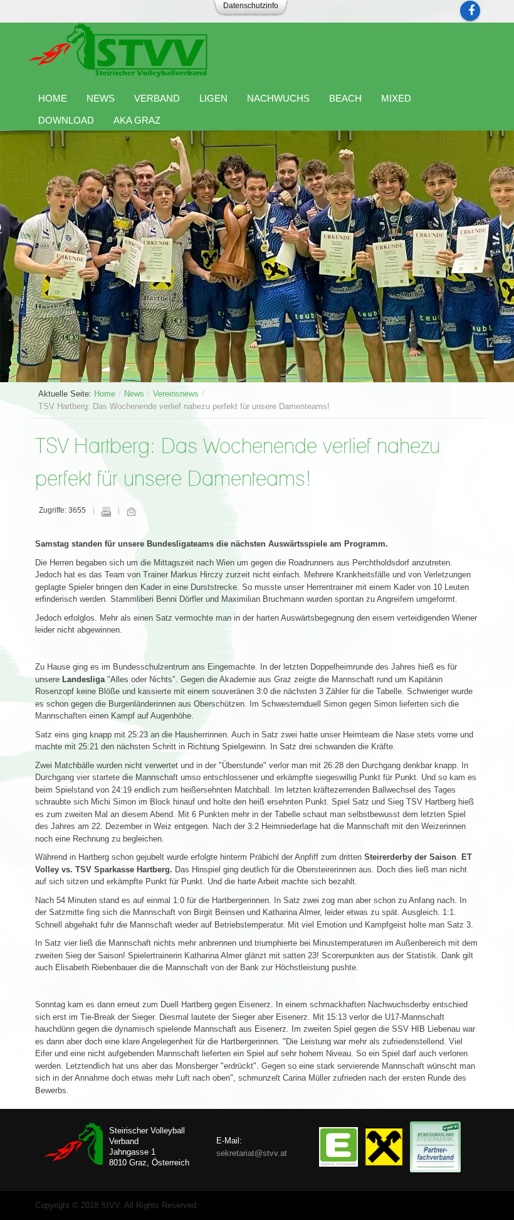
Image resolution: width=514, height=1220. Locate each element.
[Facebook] (470, 11)
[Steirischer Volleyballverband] (118, 50)
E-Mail (131, 511)
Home (104, 394)
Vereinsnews (176, 394)
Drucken (106, 511)
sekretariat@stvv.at (251, 1153)
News (134, 394)
